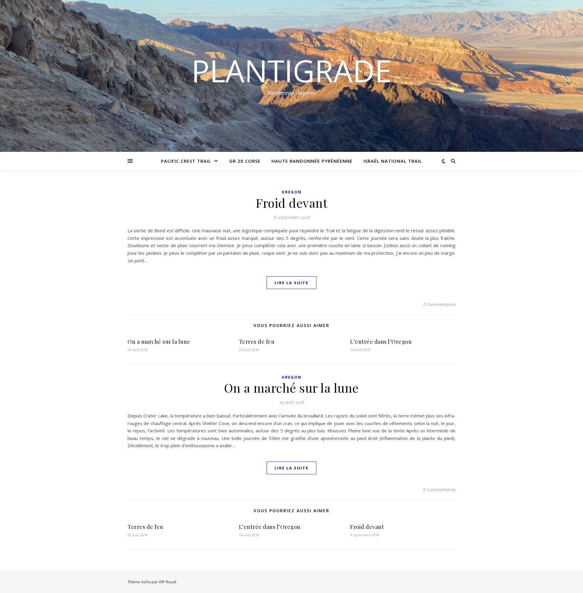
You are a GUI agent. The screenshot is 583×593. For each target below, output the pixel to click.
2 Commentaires (439, 304)
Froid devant (291, 203)
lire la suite (291, 282)
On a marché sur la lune (159, 341)
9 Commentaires (439, 489)
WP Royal (167, 581)
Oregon (291, 192)
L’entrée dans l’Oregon (381, 341)
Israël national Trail (392, 161)
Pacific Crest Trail (186, 161)
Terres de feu (257, 341)
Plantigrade (291, 70)
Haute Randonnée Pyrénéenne (312, 161)
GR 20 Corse (245, 161)
